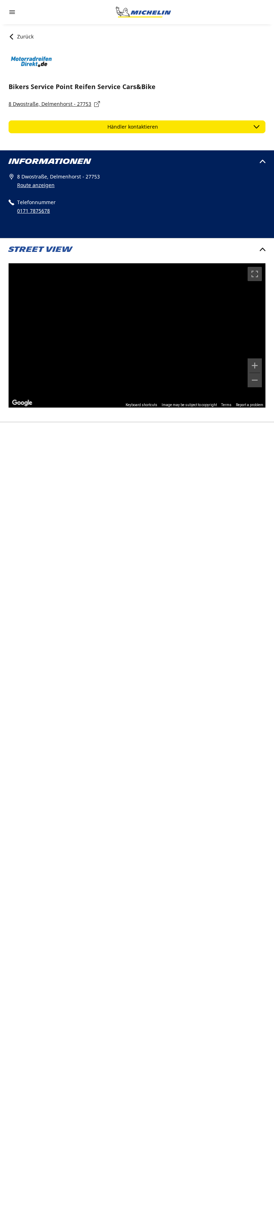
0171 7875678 (33, 210)
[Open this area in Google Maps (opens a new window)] (22, 403)
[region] (137, 335)
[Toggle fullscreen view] (255, 274)
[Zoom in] (255, 365)
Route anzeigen (36, 185)
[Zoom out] (255, 380)
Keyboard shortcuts (141, 405)
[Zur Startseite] (143, 12)
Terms (226, 405)
